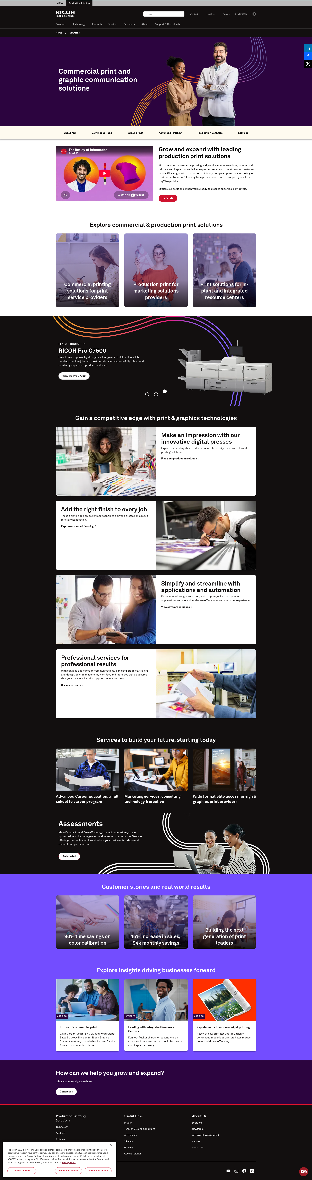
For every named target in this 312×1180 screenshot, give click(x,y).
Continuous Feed (101, 132)
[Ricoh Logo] (65, 14)
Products (97, 24)
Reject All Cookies (68, 1170)
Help (303, 1171)
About (145, 24)
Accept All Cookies (98, 1170)
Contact (194, 14)
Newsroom (197, 1128)
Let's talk (167, 198)
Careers (226, 14)
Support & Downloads (167, 24)
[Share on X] (308, 64)
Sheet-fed (70, 132)
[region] (59, 1159)
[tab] (147, 394)
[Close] (111, 1145)
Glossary (128, 1147)
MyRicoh (242, 14)
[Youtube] (229, 1171)
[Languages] (252, 14)
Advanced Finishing (170, 132)
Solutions (61, 24)
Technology (79, 24)
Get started (69, 856)
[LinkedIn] (252, 1171)
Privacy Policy (69, 1162)
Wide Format (135, 132)
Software (60, 1139)
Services (112, 24)
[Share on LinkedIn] (308, 48)
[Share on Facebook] (308, 56)
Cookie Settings (132, 1153)
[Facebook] (244, 1171)
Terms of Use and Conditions (139, 1128)
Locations (210, 14)
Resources (129, 24)
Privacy (128, 1122)
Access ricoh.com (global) (205, 1135)
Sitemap (128, 1141)
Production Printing (79, 3)
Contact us (66, 1091)
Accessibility (130, 1135)
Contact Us (197, 1147)
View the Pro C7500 (74, 375)
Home (59, 32)
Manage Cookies (21, 1170)
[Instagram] (236, 1171)
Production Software (210, 132)
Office (60, 3)
